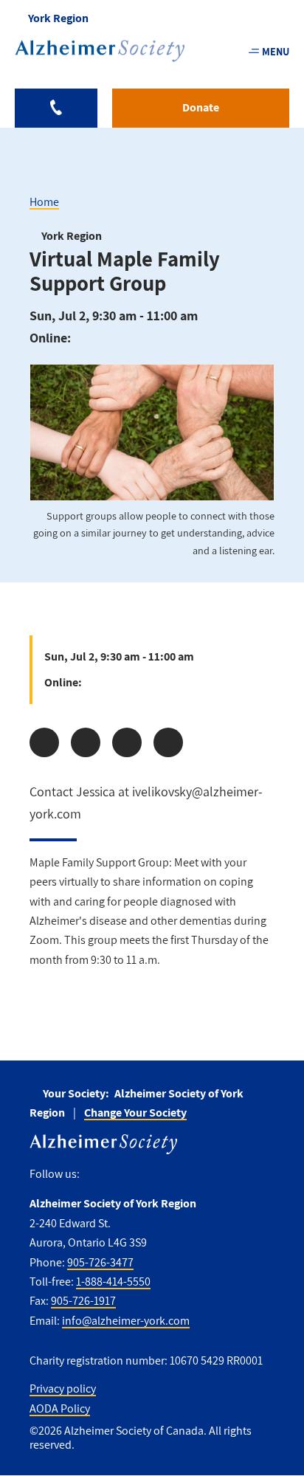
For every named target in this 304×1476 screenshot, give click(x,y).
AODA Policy (60, 1408)
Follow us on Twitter (123, 1174)
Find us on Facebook (96, 1174)
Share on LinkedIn (127, 742)
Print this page (168, 742)
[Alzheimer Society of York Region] (99, 51)
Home (44, 202)
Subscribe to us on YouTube (186, 1174)
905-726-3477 (100, 1262)
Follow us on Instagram (154, 1174)
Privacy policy (63, 1388)
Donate (200, 107)
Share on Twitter (85, 742)
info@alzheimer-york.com (126, 1320)
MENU (275, 51)
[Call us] (56, 108)
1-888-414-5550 (113, 1281)
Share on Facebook (44, 742)
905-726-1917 (83, 1300)
